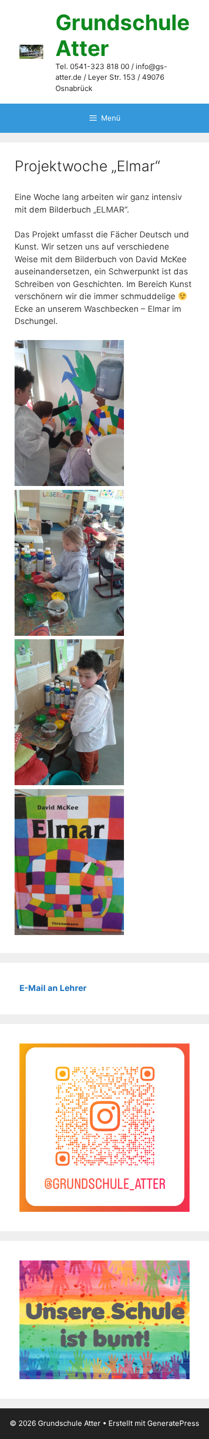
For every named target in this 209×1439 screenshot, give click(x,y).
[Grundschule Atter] (31, 51)
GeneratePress (173, 1423)
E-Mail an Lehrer (53, 988)
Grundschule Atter (122, 35)
